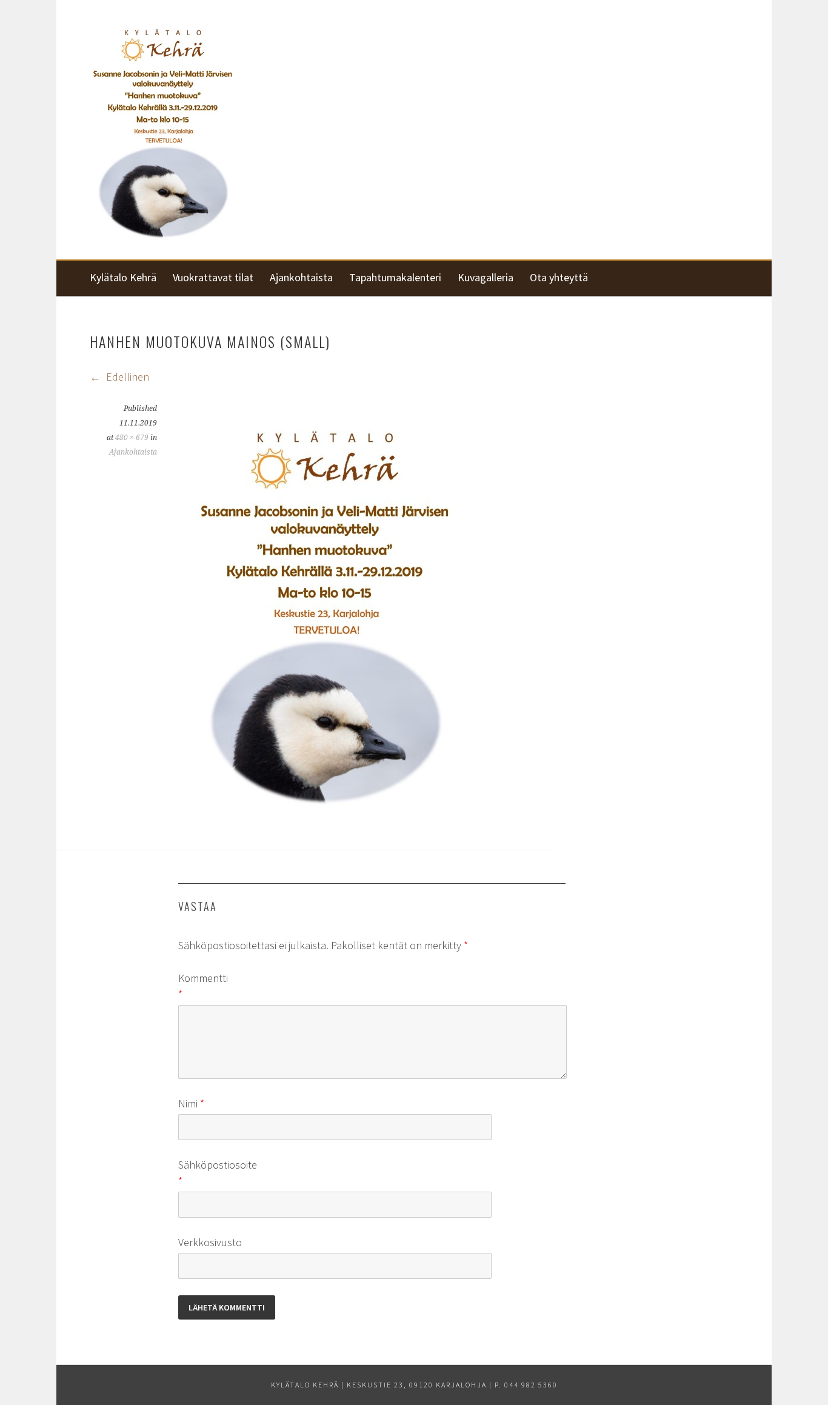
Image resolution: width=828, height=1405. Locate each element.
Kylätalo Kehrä (123, 277)
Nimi (191, 1103)
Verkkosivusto (197, 1242)
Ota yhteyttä (559, 277)
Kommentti (197, 986)
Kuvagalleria (485, 277)
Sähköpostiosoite (197, 1173)
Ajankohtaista (301, 277)
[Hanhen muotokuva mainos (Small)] (323, 809)
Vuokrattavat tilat (213, 277)
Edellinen (126, 377)
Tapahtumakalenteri (395, 277)
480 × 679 (132, 437)
